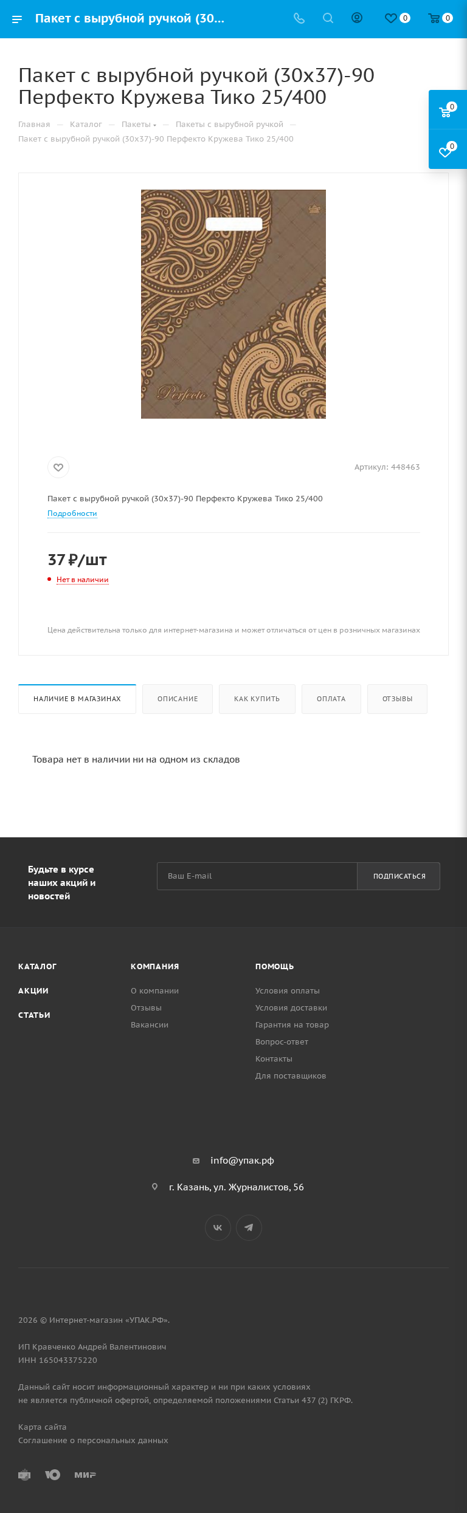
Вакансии (149, 1025)
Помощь (274, 966)
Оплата (331, 699)
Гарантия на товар (292, 1025)
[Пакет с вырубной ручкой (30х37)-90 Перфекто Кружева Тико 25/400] (233, 304)
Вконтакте (218, 1228)
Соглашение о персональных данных (93, 1440)
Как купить (257, 699)
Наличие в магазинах (77, 699)
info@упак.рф (242, 1160)
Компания (155, 966)
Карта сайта (42, 1427)
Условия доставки (291, 1008)
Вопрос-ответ (281, 1042)
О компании (155, 991)
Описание (177, 699)
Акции (33, 991)
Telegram (249, 1228)
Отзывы (397, 699)
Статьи (34, 1015)
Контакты (273, 1059)
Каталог (37, 966)
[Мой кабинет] (356, 19)
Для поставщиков (291, 1076)
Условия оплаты (287, 991)
